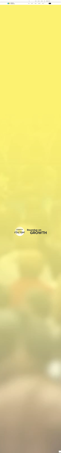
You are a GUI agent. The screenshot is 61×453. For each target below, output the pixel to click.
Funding (39, 3)
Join (28, 3)
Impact (43, 3)
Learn (35, 3)
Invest (32, 3)
